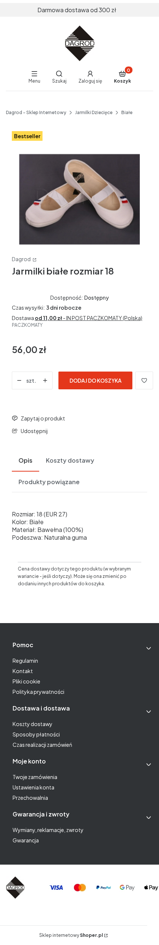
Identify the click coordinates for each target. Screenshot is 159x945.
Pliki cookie (26, 681)
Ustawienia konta (33, 787)
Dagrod (21, 259)
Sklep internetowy (71, 935)
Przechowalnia (30, 797)
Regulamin (25, 660)
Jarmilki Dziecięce (93, 112)
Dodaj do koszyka (96, 380)
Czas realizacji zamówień (42, 744)
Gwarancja (26, 840)
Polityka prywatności (38, 691)
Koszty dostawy (33, 724)
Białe (126, 112)
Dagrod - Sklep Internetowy (36, 112)
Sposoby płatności (36, 734)
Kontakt (23, 671)
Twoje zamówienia (35, 776)
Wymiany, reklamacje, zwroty (48, 829)
